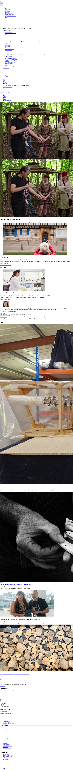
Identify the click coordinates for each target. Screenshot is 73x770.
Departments (5, 78)
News (4, 79)
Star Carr (23, 295)
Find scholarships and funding (5, 265)
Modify (4, 768)
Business (4, 38)
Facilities (4, 97)
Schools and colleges (6, 734)
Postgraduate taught (6, 744)
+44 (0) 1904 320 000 (6, 721)
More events (2, 686)
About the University (6, 754)
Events (4, 80)
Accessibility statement (9, 0)
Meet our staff (2, 695)
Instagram (5, 711)
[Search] (13, 66)
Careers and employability (7, 748)
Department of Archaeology (5, 92)
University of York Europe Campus (8, 723)
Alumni (4, 81)
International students (6, 733)
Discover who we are (4, 697)
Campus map (5, 719)
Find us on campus (3, 699)
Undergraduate (5, 743)
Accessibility (5, 766)
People (4, 95)
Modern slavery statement (7, 765)
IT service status (5, 758)
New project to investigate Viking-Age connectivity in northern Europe (15, 584)
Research (4, 25)
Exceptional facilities (3, 317)
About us (4, 98)
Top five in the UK (3, 313)
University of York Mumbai (7, 722)
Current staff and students (7, 100)
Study (4, 7)
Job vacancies (5, 757)
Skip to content (3, 0)
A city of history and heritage (5, 315)
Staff (3, 735)
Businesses (4, 737)
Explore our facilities (3, 701)
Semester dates (5, 759)
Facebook (2, 711)
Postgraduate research (6, 745)
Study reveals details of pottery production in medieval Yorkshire (14, 674)
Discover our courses (4, 263)
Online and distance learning (7, 746)
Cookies (4, 764)
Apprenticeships (5, 747)
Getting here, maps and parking (8, 756)
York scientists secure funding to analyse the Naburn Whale (13, 486)
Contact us (4, 99)
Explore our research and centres (5, 299)
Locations (4, 82)
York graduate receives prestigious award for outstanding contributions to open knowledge (20, 619)
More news (2, 679)
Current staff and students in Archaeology (9, 690)
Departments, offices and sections (8, 755)
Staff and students (6, 68)
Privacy (4, 763)
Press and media (5, 738)
